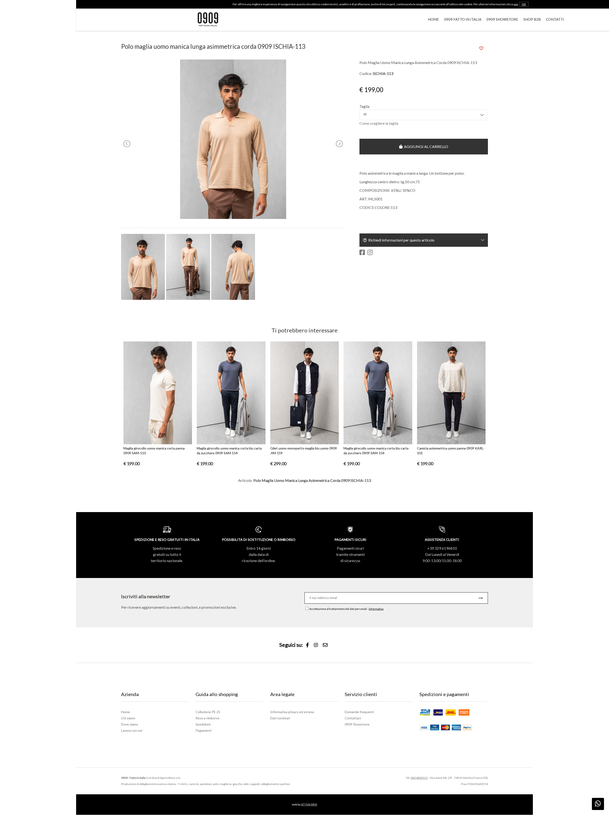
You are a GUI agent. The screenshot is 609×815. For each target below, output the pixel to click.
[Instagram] (316, 645)
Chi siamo (128, 718)
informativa (376, 609)
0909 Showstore (502, 19)
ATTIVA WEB (309, 804)
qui (516, 4)
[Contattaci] (325, 645)
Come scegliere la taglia (378, 123)
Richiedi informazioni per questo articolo (400, 240)
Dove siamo (129, 724)
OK (524, 4)
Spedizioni (203, 724)
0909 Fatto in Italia (462, 19)
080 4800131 (419, 778)
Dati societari (280, 718)
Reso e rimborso (208, 718)
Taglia (364, 106)
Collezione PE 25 (208, 712)
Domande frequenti (359, 712)
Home (433, 19)
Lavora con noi (131, 730)
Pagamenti (203, 730)
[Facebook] (307, 645)
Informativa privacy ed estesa (292, 712)
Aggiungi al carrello (425, 146)
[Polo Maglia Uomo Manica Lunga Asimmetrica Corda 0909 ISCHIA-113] (233, 217)
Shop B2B (532, 19)
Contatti (555, 19)
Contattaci (353, 718)
